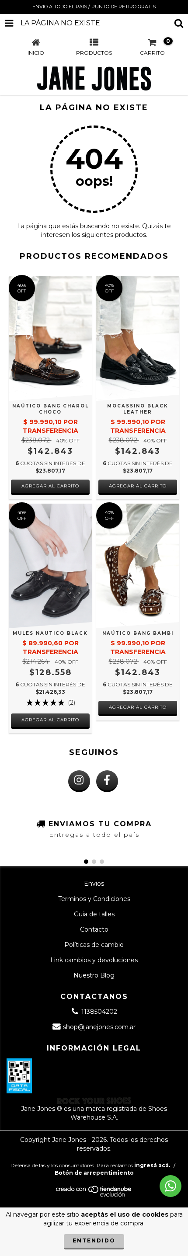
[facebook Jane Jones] (107, 781)
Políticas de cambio (94, 945)
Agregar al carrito (50, 486)
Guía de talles (94, 914)
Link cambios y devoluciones (94, 960)
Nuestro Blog (94, 975)
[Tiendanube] (94, 1195)
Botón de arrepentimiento (94, 1172)
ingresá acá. (152, 1165)
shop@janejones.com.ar (99, 1027)
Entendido (94, 1240)
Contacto (94, 929)
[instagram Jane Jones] (79, 781)
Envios (94, 883)
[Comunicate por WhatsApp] (170, 1186)
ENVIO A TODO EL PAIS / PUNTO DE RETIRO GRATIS (94, 6)
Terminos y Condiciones (94, 899)
